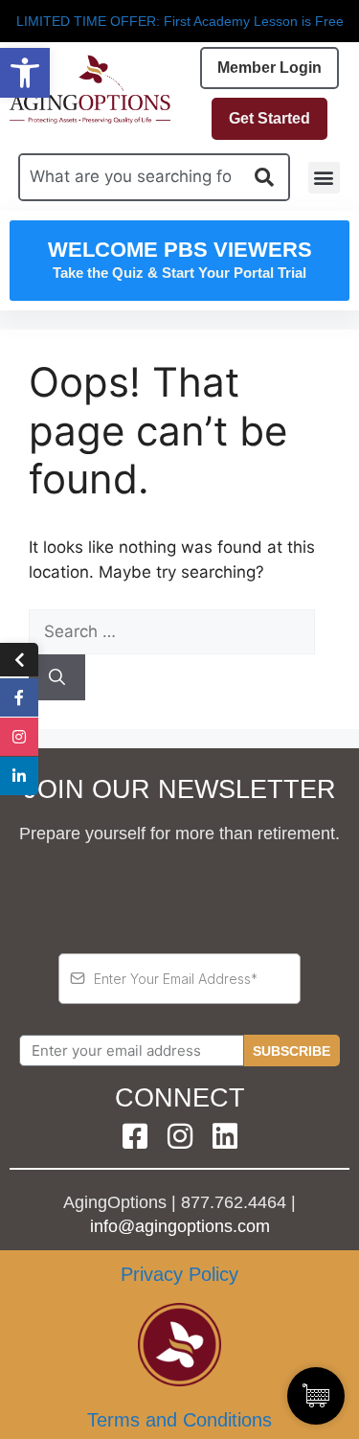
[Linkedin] (225, 1136)
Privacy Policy (179, 1274)
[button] (25, 73)
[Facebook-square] (135, 1136)
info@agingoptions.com (180, 1226)
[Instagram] (180, 1136)
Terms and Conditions (179, 1419)
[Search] (57, 677)
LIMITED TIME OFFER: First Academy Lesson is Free (180, 21)
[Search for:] (172, 631)
